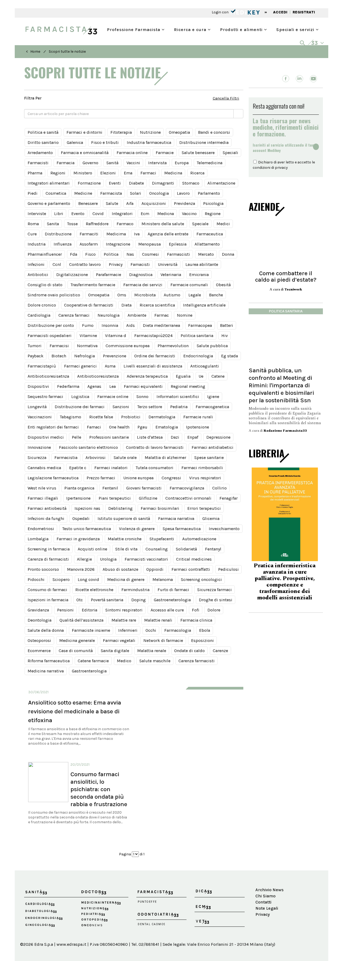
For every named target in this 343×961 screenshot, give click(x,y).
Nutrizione (150, 132)
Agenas (94, 386)
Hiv (224, 335)
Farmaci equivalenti (143, 386)
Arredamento (40, 152)
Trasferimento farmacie (92, 284)
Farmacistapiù (42, 366)
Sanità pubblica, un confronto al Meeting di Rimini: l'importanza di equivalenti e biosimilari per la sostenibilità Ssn (281, 385)
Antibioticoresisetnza (48, 376)
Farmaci (148, 172)
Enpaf (192, 437)
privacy (281, 167)
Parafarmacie (108, 274)
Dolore (213, 609)
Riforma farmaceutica (49, 660)
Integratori (122, 213)
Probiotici (130, 416)
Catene (218, 376)
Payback (35, 355)
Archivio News (269, 889)
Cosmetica (56, 193)
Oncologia (159, 193)
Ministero (82, 172)
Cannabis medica (44, 467)
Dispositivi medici (46, 437)
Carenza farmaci (74, 315)
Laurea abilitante (201, 264)
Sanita (53, 223)
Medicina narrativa (46, 670)
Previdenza (184, 203)
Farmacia (65, 162)
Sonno (142, 396)
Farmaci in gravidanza (78, 538)
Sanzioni (121, 406)
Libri (58, 213)
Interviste (37, 213)
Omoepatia (98, 294)
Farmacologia (177, 630)
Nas (130, 254)
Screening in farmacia (49, 549)
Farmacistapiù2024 (153, 335)
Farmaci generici (80, 366)
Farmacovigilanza (187, 488)
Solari (135, 193)
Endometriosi (41, 528)
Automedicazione (199, 538)
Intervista (157, 162)
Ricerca (197, 172)
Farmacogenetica (212, 406)
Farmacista (111, 193)
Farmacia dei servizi (142, 284)
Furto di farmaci (173, 589)
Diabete (136, 183)
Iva (137, 233)
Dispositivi (38, 386)
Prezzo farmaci (101, 477)
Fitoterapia (121, 132)
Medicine (83, 193)
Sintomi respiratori (124, 609)
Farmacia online (132, 152)
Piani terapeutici (115, 498)
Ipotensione (197, 427)
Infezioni (36, 264)
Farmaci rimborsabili (202, 467)
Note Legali (266, 908)
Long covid (88, 579)
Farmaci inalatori (111, 467)
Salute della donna (46, 630)
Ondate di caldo (189, 650)
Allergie (84, 559)
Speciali (230, 152)
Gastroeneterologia (172, 599)
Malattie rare (123, 620)
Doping (138, 599)
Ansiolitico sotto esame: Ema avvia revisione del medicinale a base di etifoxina (74, 711)
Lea (112, 386)
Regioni (57, 172)
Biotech (58, 355)
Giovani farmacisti (144, 488)
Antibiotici (38, 274)
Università (167, 264)
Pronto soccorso (43, 569)
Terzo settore (149, 406)
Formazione (89, 183)
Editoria (89, 609)
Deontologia (39, 620)
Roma (33, 223)
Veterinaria (171, 274)
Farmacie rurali (198, 416)
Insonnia (110, 325)
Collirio (219, 488)
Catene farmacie (93, 660)
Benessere (88, 203)
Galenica (75, 142)
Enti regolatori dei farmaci (53, 427)
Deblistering (120, 508)
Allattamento (207, 244)
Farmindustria (135, 589)
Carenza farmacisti (196, 660)
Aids (130, 325)
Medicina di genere (125, 579)
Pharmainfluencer (45, 254)
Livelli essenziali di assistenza (153, 366)
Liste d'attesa (150, 437)
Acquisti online (92, 549)
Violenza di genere (137, 528)
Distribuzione (58, 233)
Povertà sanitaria (107, 599)
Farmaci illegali (43, 498)
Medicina (173, 172)
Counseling (157, 549)
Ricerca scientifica (157, 305)
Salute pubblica (212, 345)
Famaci (94, 427)
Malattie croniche (124, 538)
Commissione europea (128, 345)
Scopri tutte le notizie (67, 51)
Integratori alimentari (49, 183)
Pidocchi (36, 579)
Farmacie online (112, 396)
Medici (223, 223)
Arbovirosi (95, 457)
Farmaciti (89, 233)
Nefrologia (84, 355)
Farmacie (165, 152)
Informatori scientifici (177, 396)
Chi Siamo (265, 895)
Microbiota (145, 294)
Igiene (213, 396)
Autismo (172, 294)
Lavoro (183, 193)
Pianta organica (79, 488)
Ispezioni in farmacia (48, 599)
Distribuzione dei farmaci (80, 406)
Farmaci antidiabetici (212, 447)
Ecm (145, 213)
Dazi (175, 437)
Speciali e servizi (296, 29)
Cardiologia (39, 315)
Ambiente (137, 315)
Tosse (72, 223)
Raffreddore (97, 223)
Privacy (115, 264)
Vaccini (133, 162)
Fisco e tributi (105, 142)
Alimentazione (221, 183)
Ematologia (166, 427)
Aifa (129, 203)
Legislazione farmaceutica (53, 477)
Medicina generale (77, 640)
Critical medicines (194, 559)
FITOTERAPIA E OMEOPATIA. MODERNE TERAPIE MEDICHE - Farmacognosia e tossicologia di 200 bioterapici (285, 581)
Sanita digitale (115, 650)
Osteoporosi (39, 640)
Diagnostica (140, 274)
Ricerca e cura (191, 29)
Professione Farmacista (134, 29)
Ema (128, 172)
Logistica (80, 396)
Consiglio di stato (45, 284)
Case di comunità (76, 650)
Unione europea (138, 477)
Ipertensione (78, 498)
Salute (112, 203)
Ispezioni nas (87, 508)
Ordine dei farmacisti (154, 355)
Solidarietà (186, 549)
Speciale (200, 223)
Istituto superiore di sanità (124, 518)
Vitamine (88, 335)
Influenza (63, 244)
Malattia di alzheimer (165, 457)
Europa (182, 162)
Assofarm (89, 244)
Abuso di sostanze (120, 569)
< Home (33, 51)
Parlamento (209, 193)
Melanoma (162, 579)
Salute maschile (154, 660)
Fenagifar (228, 498)
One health (119, 427)
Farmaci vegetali (119, 640)
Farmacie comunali (189, 284)
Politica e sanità (43, 132)
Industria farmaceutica (149, 142)
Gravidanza (38, 609)
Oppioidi (154, 569)
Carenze (220, 650)
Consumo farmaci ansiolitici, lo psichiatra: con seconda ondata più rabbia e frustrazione (98, 789)
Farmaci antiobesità (47, 508)
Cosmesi (150, 254)
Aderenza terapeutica (147, 376)
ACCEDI (280, 12)
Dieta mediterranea (161, 325)
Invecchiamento (224, 528)
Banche (216, 294)
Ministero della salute (162, 223)
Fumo (88, 325)
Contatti (263, 902)
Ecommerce (39, 650)
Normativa (87, 345)
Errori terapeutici (204, 508)
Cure (32, 233)
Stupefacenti (162, 538)
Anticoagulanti (204, 366)
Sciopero (61, 579)
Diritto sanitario (43, 142)
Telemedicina (209, 162)
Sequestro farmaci (45, 396)
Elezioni (108, 172)
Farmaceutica (209, 233)
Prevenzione (114, 355)
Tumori (35, 345)
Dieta (126, 305)
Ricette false (101, 416)
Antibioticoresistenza (98, 376)
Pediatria (179, 406)
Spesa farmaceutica (182, 528)
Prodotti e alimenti (242, 29)
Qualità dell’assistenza (81, 620)
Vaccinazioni (40, 416)
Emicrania (199, 274)
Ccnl (57, 264)
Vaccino (189, 213)
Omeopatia (179, 132)
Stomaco (190, 183)
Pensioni (65, 609)
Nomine (184, 315)
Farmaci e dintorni (84, 132)
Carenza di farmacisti (48, 559)
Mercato (206, 254)
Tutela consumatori (154, 467)
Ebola (204, 630)
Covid (98, 213)
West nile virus (42, 488)
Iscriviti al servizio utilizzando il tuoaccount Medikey (283, 147)
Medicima (116, 233)
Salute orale (125, 457)
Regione (213, 213)
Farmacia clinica (196, 620)
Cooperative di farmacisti (88, 305)
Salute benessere (198, 152)
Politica (111, 254)
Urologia (108, 559)
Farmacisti (38, 162)
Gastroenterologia (89, 670)
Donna (228, 254)
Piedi (33, 193)
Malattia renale (151, 650)
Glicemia (210, 518)
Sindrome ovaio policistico (54, 294)
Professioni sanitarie (109, 437)
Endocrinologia (198, 355)
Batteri (226, 325)
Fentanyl (213, 549)
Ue (201, 376)
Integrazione (118, 244)
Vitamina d (115, 335)
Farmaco (125, 223)
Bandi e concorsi (214, 132)
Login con (220, 12)
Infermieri (127, 630)
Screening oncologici (201, 579)
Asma (110, 366)
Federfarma (68, 386)
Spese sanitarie (209, 457)
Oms (121, 294)
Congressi (171, 477)
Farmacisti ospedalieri (50, 335)
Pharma (35, 172)
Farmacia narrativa (176, 518)
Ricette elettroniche (94, 589)
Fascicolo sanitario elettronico (88, 447)
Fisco (90, 254)
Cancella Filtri (226, 98)
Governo (90, 162)
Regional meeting (188, 386)
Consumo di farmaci (47, 589)
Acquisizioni (153, 203)
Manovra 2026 (81, 569)
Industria (37, 244)
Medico (124, 660)
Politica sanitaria (197, 335)
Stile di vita (126, 549)
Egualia (183, 376)
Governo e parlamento (49, 203)
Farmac (161, 315)
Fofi (195, 609)
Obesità (223, 284)
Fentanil (110, 488)
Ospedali (81, 518)
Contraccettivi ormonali (188, 498)
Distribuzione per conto (51, 325)
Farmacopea (200, 325)
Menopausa (149, 244)
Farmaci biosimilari (160, 508)
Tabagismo (70, 416)
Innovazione (39, 447)
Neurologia (109, 315)
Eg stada (229, 355)
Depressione (218, 437)
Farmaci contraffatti (191, 569)
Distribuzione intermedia (204, 142)
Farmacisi (59, 345)
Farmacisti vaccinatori (146, 559)
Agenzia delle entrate (168, 233)
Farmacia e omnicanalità (85, 152)
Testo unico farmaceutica (86, 528)
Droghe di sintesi (215, 599)
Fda (73, 254)
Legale (194, 294)
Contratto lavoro (85, 264)
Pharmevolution (173, 345)
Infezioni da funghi (46, 518)
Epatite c (77, 467)
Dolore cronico (42, 305)
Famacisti (140, 264)
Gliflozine (148, 498)
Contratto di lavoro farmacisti (155, 447)
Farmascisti (178, 254)
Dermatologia (161, 416)
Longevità (37, 406)
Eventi (115, 183)
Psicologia (213, 203)
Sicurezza (37, 457)
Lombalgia (38, 538)
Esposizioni (202, 640)
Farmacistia (65, 457)
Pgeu (142, 427)
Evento (77, 213)
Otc (79, 599)
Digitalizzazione (72, 274)
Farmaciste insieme (91, 630)
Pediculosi (228, 569)
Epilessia (178, 244)
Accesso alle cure (167, 609)
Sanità (112, 162)
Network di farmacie (163, 640)
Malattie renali (158, 620)
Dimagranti (163, 183)
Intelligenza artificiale (204, 305)
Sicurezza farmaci (214, 589)
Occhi (151, 630)
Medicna (165, 213)
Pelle (76, 437)
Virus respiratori (205, 477)
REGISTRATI (304, 12)
